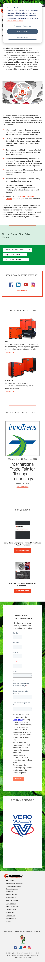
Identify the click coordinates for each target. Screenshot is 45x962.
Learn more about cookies (15, 21)
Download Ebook (22, 550)
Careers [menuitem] (8, 921)
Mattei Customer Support (14, 249)
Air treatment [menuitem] (9, 891)
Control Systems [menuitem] (10, 897)
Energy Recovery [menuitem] (11, 909)
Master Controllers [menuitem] (11, 894)
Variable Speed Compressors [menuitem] (14, 883)
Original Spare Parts (12, 254)
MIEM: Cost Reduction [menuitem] (12, 906)
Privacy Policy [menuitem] (27, 931)
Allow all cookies (22, 31)
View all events (22, 487)
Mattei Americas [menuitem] (10, 915)
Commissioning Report (13, 259)
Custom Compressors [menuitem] (12, 889)
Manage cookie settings (22, 26)
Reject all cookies (22, 37)
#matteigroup (22, 290)
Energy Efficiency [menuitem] (11, 903)
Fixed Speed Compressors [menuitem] (13, 886)
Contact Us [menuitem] (36, 931)
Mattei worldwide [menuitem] (11, 918)
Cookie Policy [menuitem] (18, 931)
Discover (8, 352)
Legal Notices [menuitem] (8, 931)
